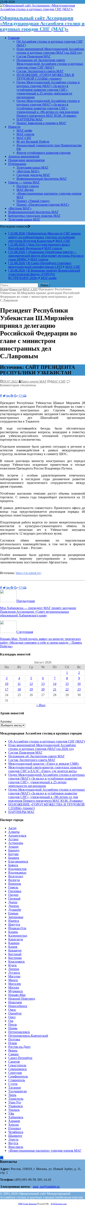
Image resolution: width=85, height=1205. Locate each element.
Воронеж (14, 883)
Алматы (14, 832)
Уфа (11, 1113)
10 (6, 683)
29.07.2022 (10, 381)
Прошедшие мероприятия (26, 160)
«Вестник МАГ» (28, 171)
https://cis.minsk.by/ (28, 573)
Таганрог (14, 1087)
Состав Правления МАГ (34, 56)
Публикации (17, 164)
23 (79, 689)
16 (79, 683)
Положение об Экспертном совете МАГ (36, 756)
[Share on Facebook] (1, 396)
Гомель (13, 887)
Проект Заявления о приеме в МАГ (41, 123)
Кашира (13, 943)
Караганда (15, 939)
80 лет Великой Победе (33, 141)
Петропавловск (19, 1032)
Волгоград (15, 876)
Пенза (12, 1024)
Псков (12, 1043)
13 (43, 683)
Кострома (15, 958)
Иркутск (14, 924)
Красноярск (16, 961)
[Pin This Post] (12, 396)
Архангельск (17, 835)
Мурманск (15, 991)
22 (67, 689)
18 (19, 689)
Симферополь (18, 1076)
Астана (13, 839)
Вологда (14, 880)
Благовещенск (18, 861)
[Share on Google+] (16, 396)
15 (67, 683)
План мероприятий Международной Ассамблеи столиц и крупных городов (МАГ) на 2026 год (50, 50)
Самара (13, 1054)
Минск (13, 980)
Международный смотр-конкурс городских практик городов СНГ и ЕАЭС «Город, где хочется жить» (45, 769)
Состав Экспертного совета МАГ (40, 71)
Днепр (12, 902)
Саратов (14, 1061)
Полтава (14, 1039)
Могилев (14, 983)
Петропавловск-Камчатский (28, 1035)
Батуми (13, 854)
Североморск (17, 1069)
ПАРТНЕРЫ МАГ (30, 119)
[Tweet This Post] (5, 396)
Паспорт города (28, 186)
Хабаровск (15, 1117)
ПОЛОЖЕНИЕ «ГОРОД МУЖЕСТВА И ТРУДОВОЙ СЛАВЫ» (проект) (45, 76)
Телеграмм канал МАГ (32, 167)
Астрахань (15, 843)
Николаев (15, 1002)
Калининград (17, 935)
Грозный (14, 898)
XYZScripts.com (59, 1204)
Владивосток (17, 869)
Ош (10, 1021)
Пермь (12, 1028)
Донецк (13, 906)
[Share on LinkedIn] (8, 396)
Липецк (13, 969)
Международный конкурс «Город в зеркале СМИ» (43, 763)
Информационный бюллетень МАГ (42, 178)
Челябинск (15, 1132)
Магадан (14, 976)
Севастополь (17, 1065)
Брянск (13, 865)
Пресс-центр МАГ (34, 381)
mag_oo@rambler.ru (46, 1186)
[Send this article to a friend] (21, 396)
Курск (12, 965)
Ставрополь (16, 1080)
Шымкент (15, 1135)
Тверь (12, 1095)
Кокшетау (15, 950)
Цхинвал (14, 1128)
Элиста (13, 1139)
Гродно (13, 895)
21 (54, 689)
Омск (12, 1009)
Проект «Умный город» (33, 201)
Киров (12, 946)
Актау (12, 828)
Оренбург (15, 1013)
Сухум (12, 1084)
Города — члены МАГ (24, 182)
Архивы (6, 721)
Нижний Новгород (21, 998)
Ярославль (15, 1147)
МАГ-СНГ (24, 138)
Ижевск (13, 920)
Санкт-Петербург (20, 1058)
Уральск (14, 1110)
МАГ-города (25, 134)
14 (54, 683)
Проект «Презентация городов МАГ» (43, 204)
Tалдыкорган (17, 1091)
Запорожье (15, 917)
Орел (11, 1017)
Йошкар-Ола (17, 928)
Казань (13, 932)
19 (31, 689)
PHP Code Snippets (27, 1204)
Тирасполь (15, 1098)
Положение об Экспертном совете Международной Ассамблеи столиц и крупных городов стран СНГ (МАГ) (50, 63)
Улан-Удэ (14, 1102)
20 (43, 689)
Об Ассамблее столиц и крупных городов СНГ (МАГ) (46, 741)
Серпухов (15, 1072)
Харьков (14, 1121)
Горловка (14, 891)
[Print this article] (24, 396)
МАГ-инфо (24, 130)
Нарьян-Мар (17, 995)
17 (6, 689)
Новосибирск (17, 1006)
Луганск (14, 972)
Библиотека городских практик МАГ (34, 215)
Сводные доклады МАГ (33, 175)
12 (31, 683)
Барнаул (13, 850)
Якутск (13, 1143)
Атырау (13, 846)
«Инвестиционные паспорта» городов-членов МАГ (44, 1150)
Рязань (12, 1050)
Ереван (13, 913)
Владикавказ (17, 872)
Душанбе (14, 909)
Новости (14, 126)
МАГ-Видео (25, 189)
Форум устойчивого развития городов (44, 152)
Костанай (14, 954)
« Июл (40, 705)
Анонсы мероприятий (23, 156)
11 (19, 683)
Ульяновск (15, 1106)
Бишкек (13, 857)
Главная (13, 38)
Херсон (13, 1124)
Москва (13, 987)
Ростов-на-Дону (19, 1047)
